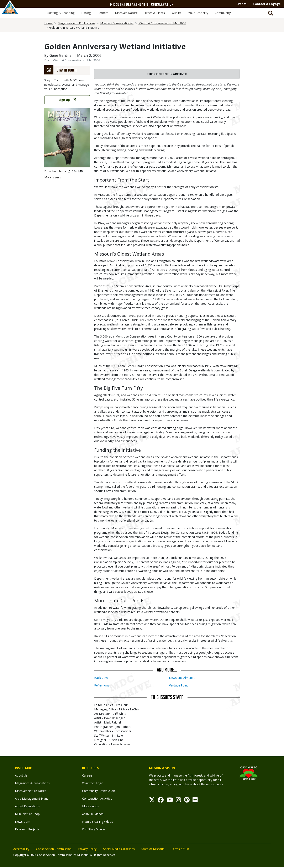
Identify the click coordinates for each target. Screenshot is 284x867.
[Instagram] (178, 801)
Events (241, 4)
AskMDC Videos (93, 814)
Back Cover (102, 678)
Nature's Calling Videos (97, 822)
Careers (87, 775)
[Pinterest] (187, 801)
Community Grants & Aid (99, 791)
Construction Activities (97, 798)
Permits (103, 13)
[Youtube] (170, 801)
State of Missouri (152, 849)
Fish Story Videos (93, 829)
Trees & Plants (154, 13)
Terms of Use (180, 849)
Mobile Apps (90, 806)
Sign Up (64, 100)
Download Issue (55, 171)
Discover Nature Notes (30, 791)
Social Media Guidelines (119, 849)
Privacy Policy (87, 849)
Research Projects (27, 829)
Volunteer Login (92, 783)
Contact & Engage (267, 4)
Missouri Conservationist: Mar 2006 (162, 23)
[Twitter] (152, 801)
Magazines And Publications (76, 23)
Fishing (86, 13)
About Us (21, 775)
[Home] (10, 12)
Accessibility (21, 849)
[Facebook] (161, 801)
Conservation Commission (54, 849)
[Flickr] (195, 801)
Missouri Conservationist (116, 23)
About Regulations (27, 806)
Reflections (101, 685)
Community (223, 13)
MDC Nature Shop (27, 814)
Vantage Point (178, 685)
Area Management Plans (31, 798)
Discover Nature (126, 13)
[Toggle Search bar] (270, 13)
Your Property (198, 13)
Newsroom (22, 822)
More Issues (52, 177)
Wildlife (177, 13)
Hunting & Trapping (61, 13)
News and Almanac (182, 678)
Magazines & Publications (32, 783)
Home (48, 23)
